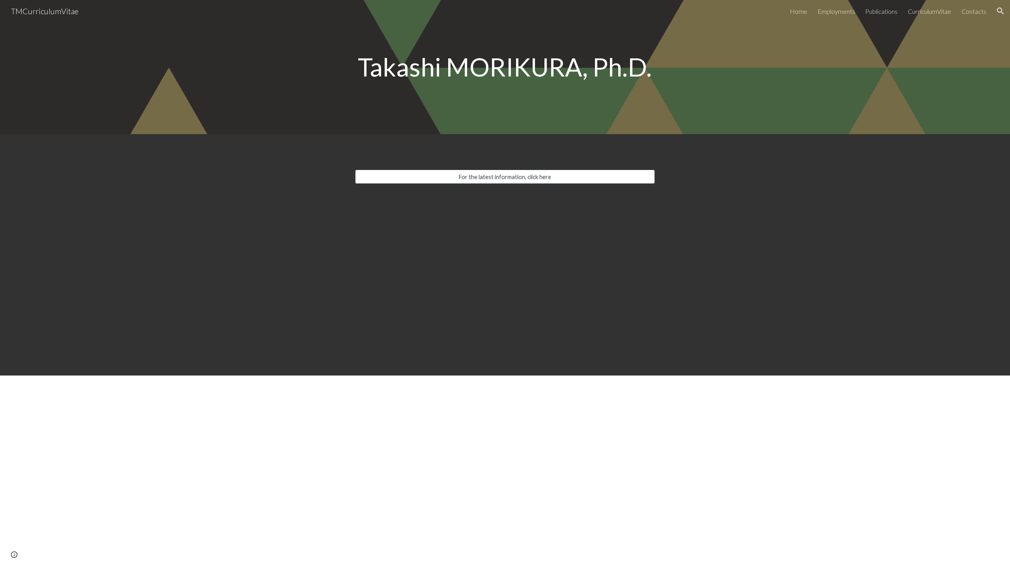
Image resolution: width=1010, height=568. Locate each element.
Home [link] (798, 11)
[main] (505, 67)
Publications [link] (881, 11)
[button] (1000, 11)
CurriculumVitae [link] (929, 11)
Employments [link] (836, 11)
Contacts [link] (973, 11)
